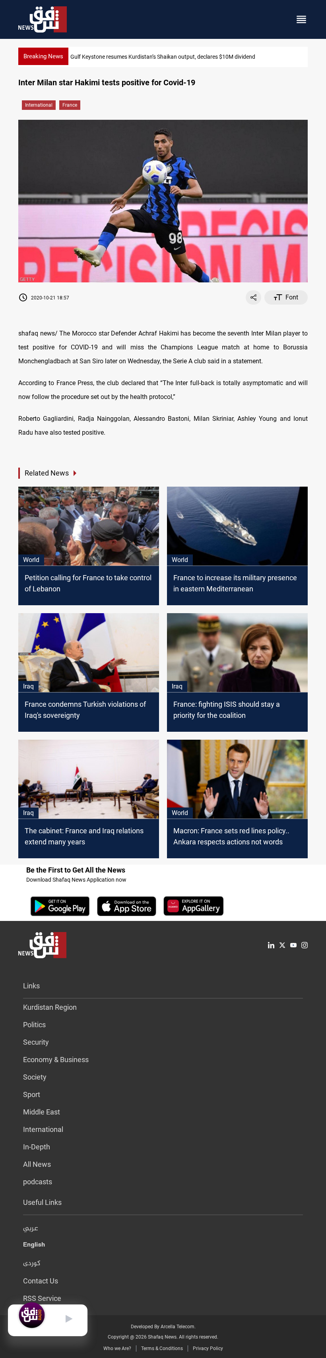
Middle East (41, 1112)
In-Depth (36, 1147)
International (38, 105)
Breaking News (43, 56)
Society (35, 1077)
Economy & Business (56, 1059)
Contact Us (40, 1281)
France (69, 105)
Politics (34, 1024)
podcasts (37, 1182)
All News (37, 1164)
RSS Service (42, 1298)
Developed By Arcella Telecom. (163, 1326)
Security (36, 1042)
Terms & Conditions (162, 1348)
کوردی (32, 1263)
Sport (31, 1094)
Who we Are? (117, 1348)
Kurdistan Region (50, 1007)
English (34, 1246)
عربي (30, 1229)
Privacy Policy (208, 1348)
